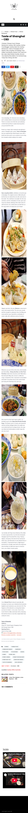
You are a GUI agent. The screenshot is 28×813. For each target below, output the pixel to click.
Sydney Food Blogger (18, 657)
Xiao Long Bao (18, 662)
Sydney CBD (12, 654)
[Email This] (17, 67)
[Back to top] (25, 811)
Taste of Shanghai (7, 662)
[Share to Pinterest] (12, 67)
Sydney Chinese (6, 657)
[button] (2, 25)
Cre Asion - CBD (15, 666)
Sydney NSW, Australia (13, 670)
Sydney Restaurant (18, 659)
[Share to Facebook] (3, 67)
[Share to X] (8, 67)
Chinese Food (13, 31)
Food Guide (5, 651)
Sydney (4, 654)
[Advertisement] (15, 14)
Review (22, 651)
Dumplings (18, 649)
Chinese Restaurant (7, 649)
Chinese (6, 31)
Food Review (14, 651)
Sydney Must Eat (6, 659)
